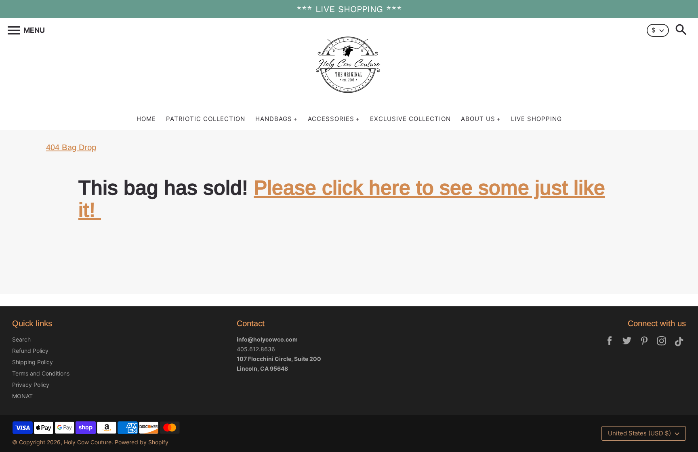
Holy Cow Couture (87, 442)
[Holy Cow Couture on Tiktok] (679, 346)
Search (21, 339)
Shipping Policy (32, 362)
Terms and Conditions (40, 373)
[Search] (682, 30)
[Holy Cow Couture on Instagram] (662, 346)
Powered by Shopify (141, 442)
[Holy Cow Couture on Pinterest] (644, 346)
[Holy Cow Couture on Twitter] (627, 346)
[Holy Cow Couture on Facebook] (609, 346)
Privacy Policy (30, 384)
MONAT (22, 396)
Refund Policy (30, 350)
